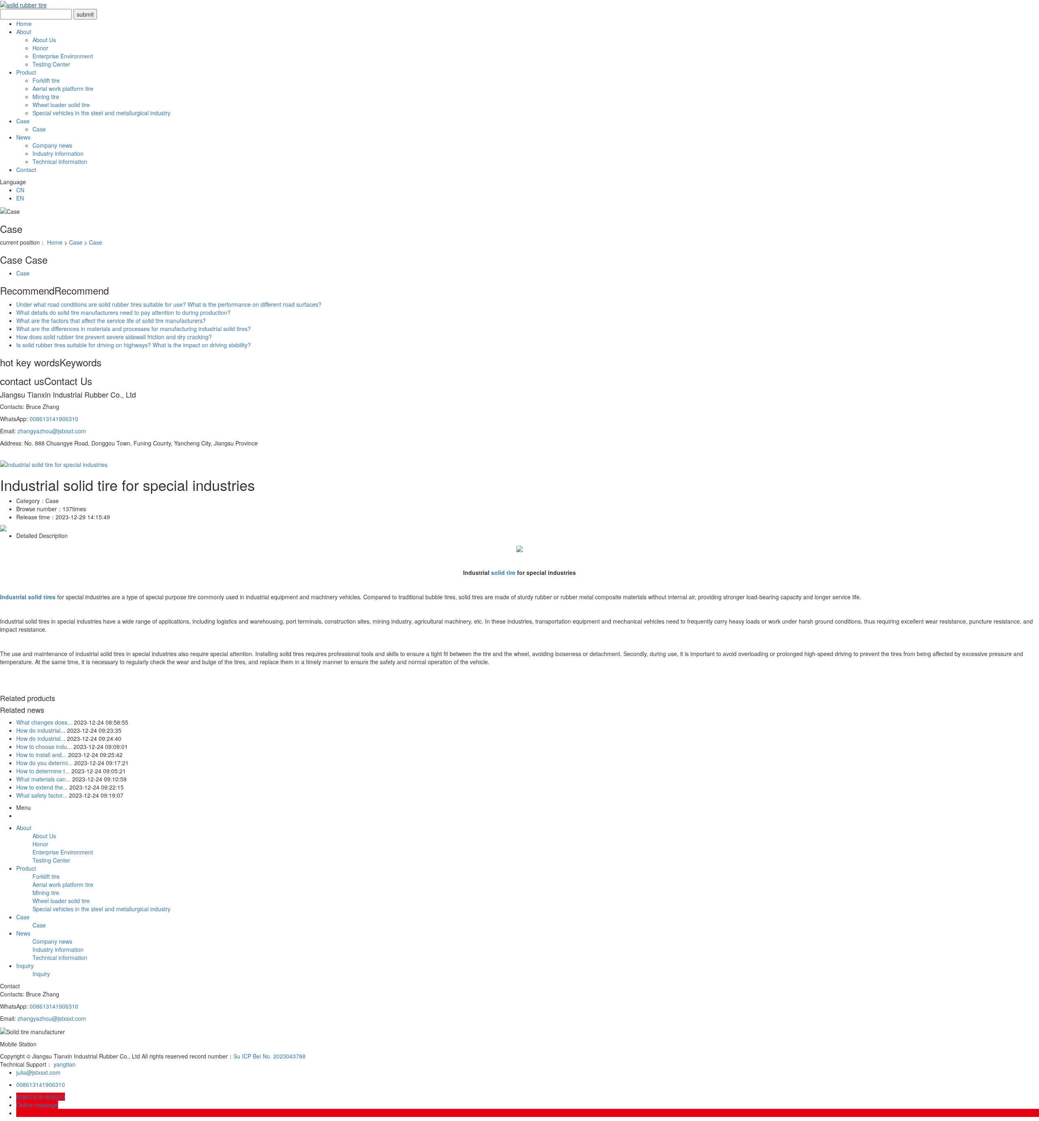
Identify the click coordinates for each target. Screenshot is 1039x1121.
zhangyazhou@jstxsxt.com (51, 431)
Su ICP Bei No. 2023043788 (269, 1056)
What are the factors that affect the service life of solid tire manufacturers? (111, 320)
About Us (44, 40)
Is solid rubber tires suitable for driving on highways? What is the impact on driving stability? (133, 345)
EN (20, 198)
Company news (52, 145)
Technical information (59, 161)
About (23, 32)
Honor (40, 48)
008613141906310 (54, 419)
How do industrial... (40, 730)
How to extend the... (42, 787)
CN (20, 190)
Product (26, 72)
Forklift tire (46, 80)
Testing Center (51, 64)
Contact (26, 170)
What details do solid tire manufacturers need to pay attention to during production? (123, 312)
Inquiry (25, 966)
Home (24, 23)
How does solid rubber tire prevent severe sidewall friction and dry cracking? (114, 337)
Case (23, 121)
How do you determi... (44, 763)
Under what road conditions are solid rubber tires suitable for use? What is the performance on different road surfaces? (168, 304)
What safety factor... (41, 795)
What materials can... (43, 779)
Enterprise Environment (62, 56)
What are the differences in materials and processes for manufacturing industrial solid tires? (133, 329)
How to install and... (41, 755)
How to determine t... (43, 771)
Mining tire (45, 97)
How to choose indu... (44, 746)
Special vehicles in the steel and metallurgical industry (101, 113)
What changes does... (44, 722)
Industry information (58, 153)
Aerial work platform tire (62, 88)
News (23, 137)
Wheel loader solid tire (61, 105)
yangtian (64, 1064)
